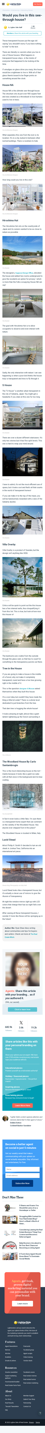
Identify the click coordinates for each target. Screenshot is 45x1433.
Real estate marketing (30, 1383)
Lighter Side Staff (16, 27)
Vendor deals (27, 1361)
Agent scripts (27, 1353)
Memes (7, 1350)
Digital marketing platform (10, 1377)
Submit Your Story (29, 1399)
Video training (28, 1357)
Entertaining (15, 10)
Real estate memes (30, 1376)
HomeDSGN (8, 814)
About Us (8, 1396)
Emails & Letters (10, 1361)
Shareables (6, 10)
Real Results (9, 1403)
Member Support (28, 1396)
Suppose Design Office (24, 273)
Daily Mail (24, 885)
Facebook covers (29, 1372)
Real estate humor (29, 1379)
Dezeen (7, 268)
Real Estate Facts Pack (13, 1385)
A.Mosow (8, 755)
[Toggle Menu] (3, 4)
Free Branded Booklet (12, 1382)
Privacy (31, 1422)
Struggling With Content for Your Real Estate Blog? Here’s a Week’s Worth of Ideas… (30, 1220)
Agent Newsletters (11, 1346)
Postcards (26, 1346)
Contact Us (27, 1406)
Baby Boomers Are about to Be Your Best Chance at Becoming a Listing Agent (30, 1245)
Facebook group (28, 1350)
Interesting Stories (27, 10)
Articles (7, 1353)
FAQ (6, 1410)
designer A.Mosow (26, 689)
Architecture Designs (11, 130)
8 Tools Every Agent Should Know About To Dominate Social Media (30, 1256)
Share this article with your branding (22, 33)
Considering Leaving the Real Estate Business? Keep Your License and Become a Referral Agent (31, 1233)
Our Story (8, 1399)
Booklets (8, 1357)
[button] (37, 4)
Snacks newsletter (11, 1372)
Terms (38, 1422)
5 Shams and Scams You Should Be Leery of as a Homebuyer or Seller (29, 1208)
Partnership (27, 1403)
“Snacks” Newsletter (12, 1406)
